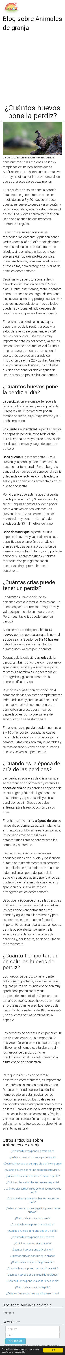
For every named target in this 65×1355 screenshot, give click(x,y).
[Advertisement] (32, 66)
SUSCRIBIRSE (15, 1341)
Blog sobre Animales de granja (32, 23)
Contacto (8, 1312)
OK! (53, 1350)
